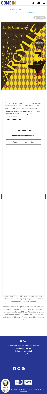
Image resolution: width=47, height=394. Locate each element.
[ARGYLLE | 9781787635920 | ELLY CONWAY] (23, 56)
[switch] (5, 390)
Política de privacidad (23, 351)
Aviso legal (23, 354)
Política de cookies (23, 348)
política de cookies (13, 119)
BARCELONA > (16, 11)
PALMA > (31, 12)
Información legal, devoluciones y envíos (23, 345)
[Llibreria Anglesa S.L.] (8, 3)
